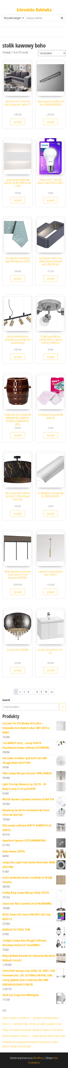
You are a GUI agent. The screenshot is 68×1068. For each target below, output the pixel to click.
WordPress (38, 1058)
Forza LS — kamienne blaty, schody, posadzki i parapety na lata (31, 1024)
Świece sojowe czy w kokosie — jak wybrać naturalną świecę (30, 1018)
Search (6, 700)
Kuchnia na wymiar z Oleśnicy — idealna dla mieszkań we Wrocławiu (33, 1036)
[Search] (63, 706)
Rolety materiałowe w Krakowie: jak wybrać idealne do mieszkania (32, 1030)
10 (46, 692)
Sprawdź (18, 122)
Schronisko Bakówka (34, 10)
